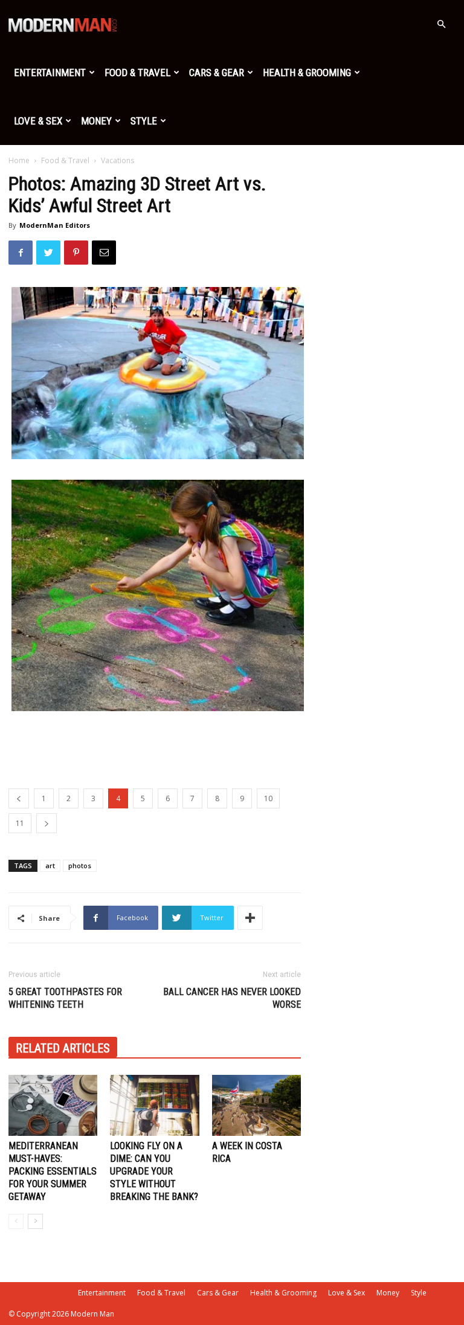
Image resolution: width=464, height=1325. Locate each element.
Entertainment (50, 72)
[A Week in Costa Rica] (256, 1105)
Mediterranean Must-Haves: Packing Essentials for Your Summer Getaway (52, 1171)
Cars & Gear (216, 72)
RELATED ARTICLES (63, 1048)
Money (96, 121)
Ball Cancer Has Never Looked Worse (232, 998)
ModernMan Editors (54, 225)
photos (79, 865)
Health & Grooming (307, 72)
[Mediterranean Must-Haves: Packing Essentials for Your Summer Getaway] (52, 1105)
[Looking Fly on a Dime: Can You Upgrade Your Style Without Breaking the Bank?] (154, 1105)
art (50, 865)
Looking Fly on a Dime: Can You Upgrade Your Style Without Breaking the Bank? (154, 1171)
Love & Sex (38, 121)
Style (143, 121)
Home (19, 160)
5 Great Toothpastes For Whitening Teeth (65, 998)
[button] (441, 24)
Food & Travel (137, 72)
